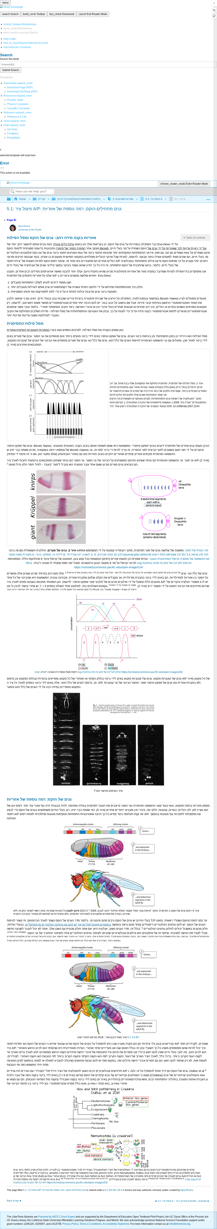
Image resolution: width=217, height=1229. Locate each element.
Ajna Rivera (24, 226)
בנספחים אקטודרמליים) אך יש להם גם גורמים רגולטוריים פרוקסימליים (68, 924)
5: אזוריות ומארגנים (123, 199)
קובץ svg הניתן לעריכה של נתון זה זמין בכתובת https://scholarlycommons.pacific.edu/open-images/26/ (109, 672)
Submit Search (10, 70)
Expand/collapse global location (208, 198)
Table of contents (195, 237)
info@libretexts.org (179, 1223)
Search (12, 191)
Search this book (9, 59)
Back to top (13, 1200)
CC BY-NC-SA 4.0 (114, 1190)
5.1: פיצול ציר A (154, 199)
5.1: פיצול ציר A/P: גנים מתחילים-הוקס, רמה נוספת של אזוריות (54, 1190)
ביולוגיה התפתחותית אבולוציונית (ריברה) (79, 199)
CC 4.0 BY (133, 1037)
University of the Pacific (30, 230)
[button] (12, 133)
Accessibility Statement (116, 1223)
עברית (42, 199)
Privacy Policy (70, 1223)
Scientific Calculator (18, 108)
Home (23, 199)
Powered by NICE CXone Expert (57, 1216)
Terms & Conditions (91, 1223)
